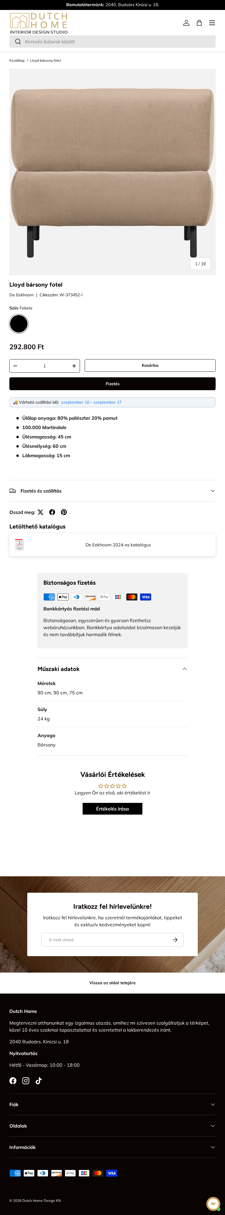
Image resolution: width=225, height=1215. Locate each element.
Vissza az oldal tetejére (112, 982)
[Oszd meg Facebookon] (52, 512)
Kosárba (150, 365)
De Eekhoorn (21, 294)
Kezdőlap (17, 60)
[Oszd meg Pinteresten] (64, 512)
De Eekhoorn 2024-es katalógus (118, 545)
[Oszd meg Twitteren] (40, 512)
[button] (199, 22)
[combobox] (112, 41)
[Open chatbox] (213, 1204)
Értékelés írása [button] (112, 809)
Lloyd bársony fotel (45, 60)
